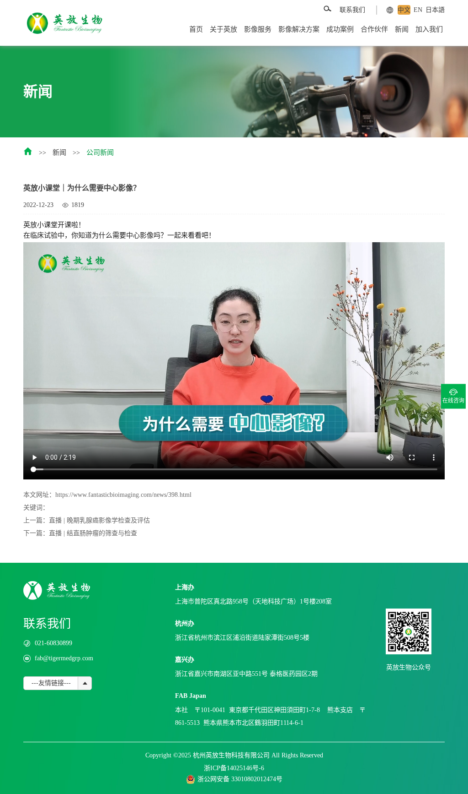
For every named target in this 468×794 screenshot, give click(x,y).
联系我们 (352, 9)
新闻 (402, 29)
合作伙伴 (374, 29)
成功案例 (340, 29)
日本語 (435, 9)
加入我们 (429, 29)
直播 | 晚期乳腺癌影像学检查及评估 (99, 520)
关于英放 (223, 29)
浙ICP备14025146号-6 (234, 768)
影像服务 (257, 29)
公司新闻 (100, 152)
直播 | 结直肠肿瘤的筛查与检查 (93, 533)
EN (418, 9)
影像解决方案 (298, 29)
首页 (196, 29)
